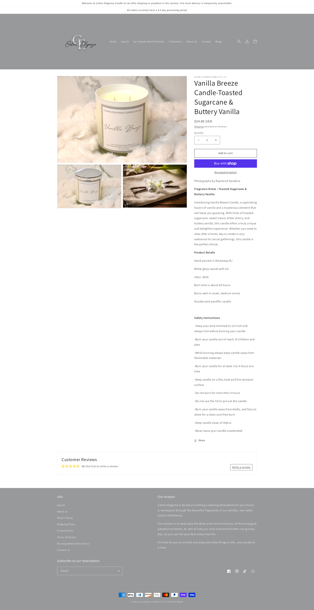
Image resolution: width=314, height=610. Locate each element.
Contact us (63, 550)
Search (61, 505)
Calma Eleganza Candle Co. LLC (151, 602)
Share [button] (201, 440)
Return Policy (65, 518)
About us (62, 511)
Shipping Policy (66, 524)
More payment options (225, 172)
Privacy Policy (65, 530)
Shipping (199, 126)
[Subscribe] (118, 571)
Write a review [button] (241, 467)
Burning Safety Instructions (73, 543)
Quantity (198, 132)
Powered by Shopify (174, 602)
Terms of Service (66, 537)
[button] (239, 42)
